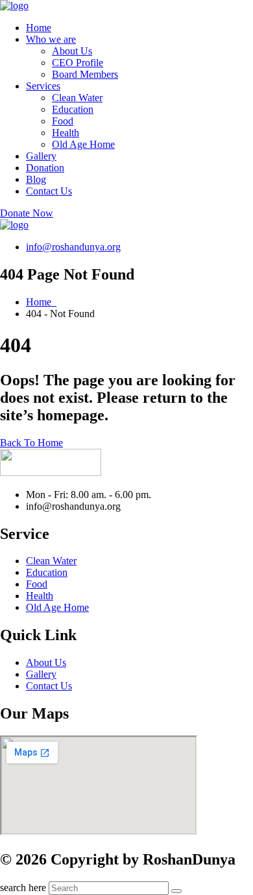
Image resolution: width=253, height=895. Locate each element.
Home (38, 27)
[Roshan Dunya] (14, 5)
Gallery (41, 155)
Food (62, 120)
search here (23, 887)
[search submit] (176, 891)
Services (43, 85)
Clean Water (77, 97)
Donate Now (26, 213)
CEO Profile (77, 62)
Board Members (85, 74)
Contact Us (49, 191)
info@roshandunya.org (73, 246)
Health (65, 132)
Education (72, 109)
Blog (36, 179)
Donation (45, 167)
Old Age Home (83, 144)
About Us (72, 50)
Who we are (51, 39)
